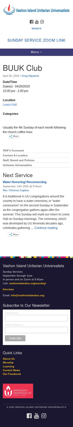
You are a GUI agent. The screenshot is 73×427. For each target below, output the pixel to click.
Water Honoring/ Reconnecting (25, 182)
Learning (8, 366)
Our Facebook (12, 374)
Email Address (14, 324)
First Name (12, 312)
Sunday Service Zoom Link (36, 40)
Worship (8, 362)
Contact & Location (15, 155)
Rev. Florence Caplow (16, 190)
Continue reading (45, 227)
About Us (9, 358)
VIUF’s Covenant (13, 150)
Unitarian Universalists (17, 165)
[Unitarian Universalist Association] (18, 390)
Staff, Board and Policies (18, 160)
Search (36, 28)
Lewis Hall (10, 104)
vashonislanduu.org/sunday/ (27, 283)
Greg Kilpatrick (30, 75)
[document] (36, 154)
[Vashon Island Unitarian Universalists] (36, 3)
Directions (8, 289)
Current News (11, 370)
